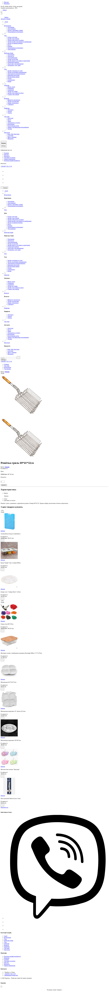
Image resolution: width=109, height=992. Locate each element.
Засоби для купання (13, 38)
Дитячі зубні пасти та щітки (15, 40)
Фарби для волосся (12, 103)
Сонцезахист (11, 80)
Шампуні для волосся (13, 100)
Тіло (5, 942)
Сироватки (10, 90)
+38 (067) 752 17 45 (6, 166)
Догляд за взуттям (12, 59)
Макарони (10, 138)
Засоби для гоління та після (15, 93)
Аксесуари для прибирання (15, 64)
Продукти (7, 949)
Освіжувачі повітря (13, 62)
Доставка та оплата (9, 157)
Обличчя (6, 943)
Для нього (10, 109)
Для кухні (10, 118)
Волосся (6, 945)
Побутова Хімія (8, 940)
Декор (9, 121)
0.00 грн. (3, 359)
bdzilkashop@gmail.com (11, 975)
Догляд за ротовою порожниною (16, 72)
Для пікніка (10, 27)
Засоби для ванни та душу (15, 70)
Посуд (9, 45)
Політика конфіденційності (12, 160)
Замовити (3, 485)
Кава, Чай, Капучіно (13, 134)
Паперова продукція (13, 75)
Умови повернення (9, 159)
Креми (9, 81)
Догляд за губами (12, 91)
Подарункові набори (13, 77)
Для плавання (11, 29)
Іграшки (9, 46)
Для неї (9, 111)
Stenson (3, 531)
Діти (5, 939)
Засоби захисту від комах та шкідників (18, 60)
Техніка (9, 129)
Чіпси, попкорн (11, 137)
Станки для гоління (13, 94)
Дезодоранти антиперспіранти (16, 74)
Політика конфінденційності (12, 956)
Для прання (10, 54)
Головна (6, 153)
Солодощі (10, 135)
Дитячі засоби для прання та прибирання (19, 41)
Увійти (4, 10)
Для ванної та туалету (13, 122)
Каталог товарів (5, 19)
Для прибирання (12, 57)
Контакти (7, 3)
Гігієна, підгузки (12, 37)
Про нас (6, 2)
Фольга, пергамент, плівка (15, 30)
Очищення (10, 88)
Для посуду (10, 56)
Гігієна (9, 78)
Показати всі (4, 807)
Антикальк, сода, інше (14, 65)
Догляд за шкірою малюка (15, 43)
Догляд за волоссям (13, 101)
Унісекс (9, 113)
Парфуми (7, 946)
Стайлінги (10, 104)
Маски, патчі (11, 87)
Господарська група (13, 125)
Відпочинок (10, 124)
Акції (6, 21)
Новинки (6, 958)
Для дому (7, 366)
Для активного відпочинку (15, 32)
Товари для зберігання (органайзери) (18, 127)
